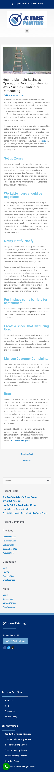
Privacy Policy (11, 716)
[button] (27, 31)
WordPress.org (9, 607)
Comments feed (9, 603)
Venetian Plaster (12, 761)
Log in (5, 595)
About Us (9, 700)
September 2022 (10, 549)
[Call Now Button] (6, 766)
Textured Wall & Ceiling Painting (20, 766)
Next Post (27, 461)
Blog (7, 705)
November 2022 (9, 541)
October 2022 (8, 545)
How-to (6, 572)
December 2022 (9, 537)
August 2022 (8, 553)
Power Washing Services (16, 755)
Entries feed (8, 599)
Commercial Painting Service (18, 739)
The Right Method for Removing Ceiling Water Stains (25, 513)
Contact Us (10, 711)
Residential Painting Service (18, 733)
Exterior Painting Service (16, 750)
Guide (6, 95)
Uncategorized (9, 580)
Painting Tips (8, 576)
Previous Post (27, 454)
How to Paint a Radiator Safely (16, 509)
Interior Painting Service (16, 744)
